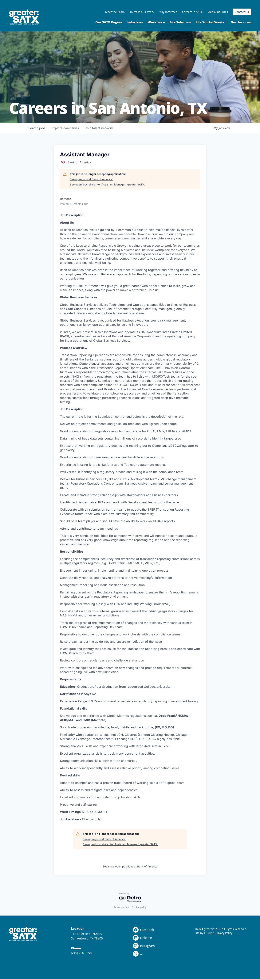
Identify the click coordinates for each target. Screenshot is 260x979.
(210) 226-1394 (81, 953)
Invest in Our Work (141, 12)
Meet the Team (115, 12)
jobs (36, 128)
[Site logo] (24, 17)
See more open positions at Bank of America (130, 866)
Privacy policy (121, 907)
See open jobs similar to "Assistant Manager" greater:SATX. (107, 184)
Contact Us (242, 12)
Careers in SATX (192, 12)
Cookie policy (139, 907)
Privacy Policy (223, 933)
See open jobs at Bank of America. (91, 179)
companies (65, 128)
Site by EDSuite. (205, 933)
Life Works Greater (211, 22)
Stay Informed (168, 12)
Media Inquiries (217, 12)
